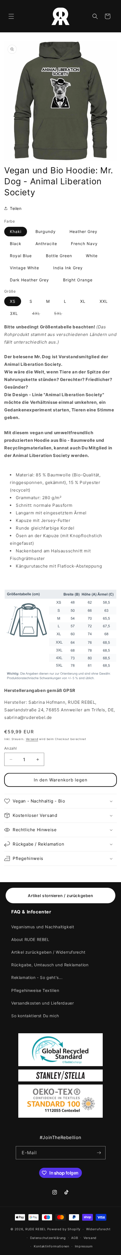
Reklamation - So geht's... (37, 977)
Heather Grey (83, 231)
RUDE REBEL (35, 1229)
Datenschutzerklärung (48, 1238)
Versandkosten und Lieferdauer (42, 1003)
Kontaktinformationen (51, 1246)
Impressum (84, 1246)
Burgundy (45, 231)
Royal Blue (21, 255)
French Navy (84, 243)
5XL (61, 314)
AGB (74, 1238)
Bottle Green (59, 255)
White (92, 255)
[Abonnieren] (99, 1152)
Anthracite (46, 243)
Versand (32, 739)
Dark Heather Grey (29, 279)
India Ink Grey (68, 267)
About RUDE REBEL (30, 939)
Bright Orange (78, 279)
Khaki (15, 231)
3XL (14, 313)
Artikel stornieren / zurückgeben (60, 895)
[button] (11, 16)
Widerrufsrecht (98, 1229)
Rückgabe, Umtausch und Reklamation (49, 964)
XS (12, 301)
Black (15, 243)
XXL (104, 301)
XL (83, 301)
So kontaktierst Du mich (35, 1015)
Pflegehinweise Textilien (35, 990)
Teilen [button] (16, 208)
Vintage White (24, 267)
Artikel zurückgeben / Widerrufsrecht (48, 952)
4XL (39, 314)
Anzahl (10, 748)
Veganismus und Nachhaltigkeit (42, 926)
